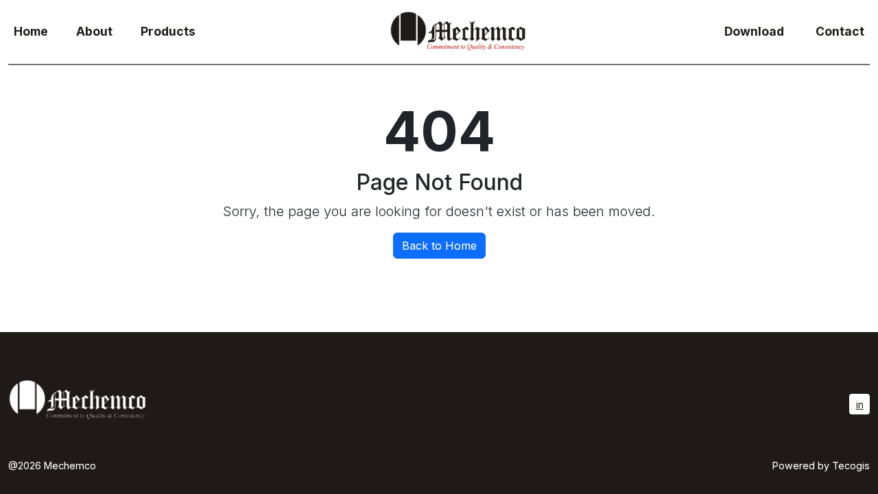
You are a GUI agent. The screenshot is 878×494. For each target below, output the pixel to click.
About (94, 31)
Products (168, 31)
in (860, 404)
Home (31, 31)
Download (754, 31)
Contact (840, 31)
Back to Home (439, 245)
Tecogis (851, 465)
